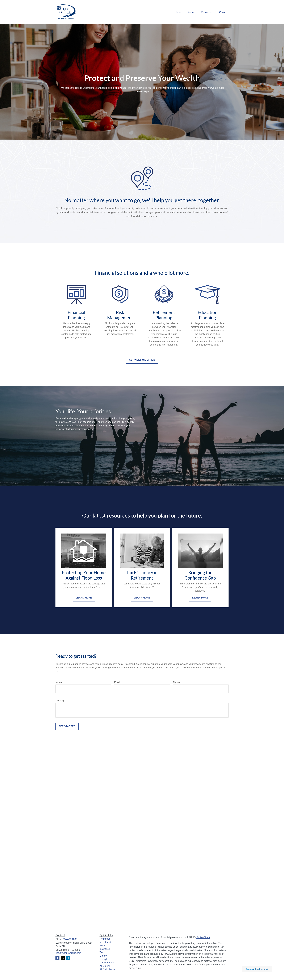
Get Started (67, 726)
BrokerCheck (203, 937)
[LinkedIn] (68, 958)
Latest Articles (107, 962)
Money (103, 956)
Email (117, 682)
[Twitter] (63, 958)
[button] (178, 12)
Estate (103, 945)
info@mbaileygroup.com (68, 953)
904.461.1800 (70, 939)
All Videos (105, 966)
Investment (105, 942)
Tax (101, 952)
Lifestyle (104, 959)
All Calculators (107, 969)
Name (58, 682)
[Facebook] (57, 958)
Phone (176, 682)
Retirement (105, 939)
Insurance (105, 949)
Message (60, 700)
